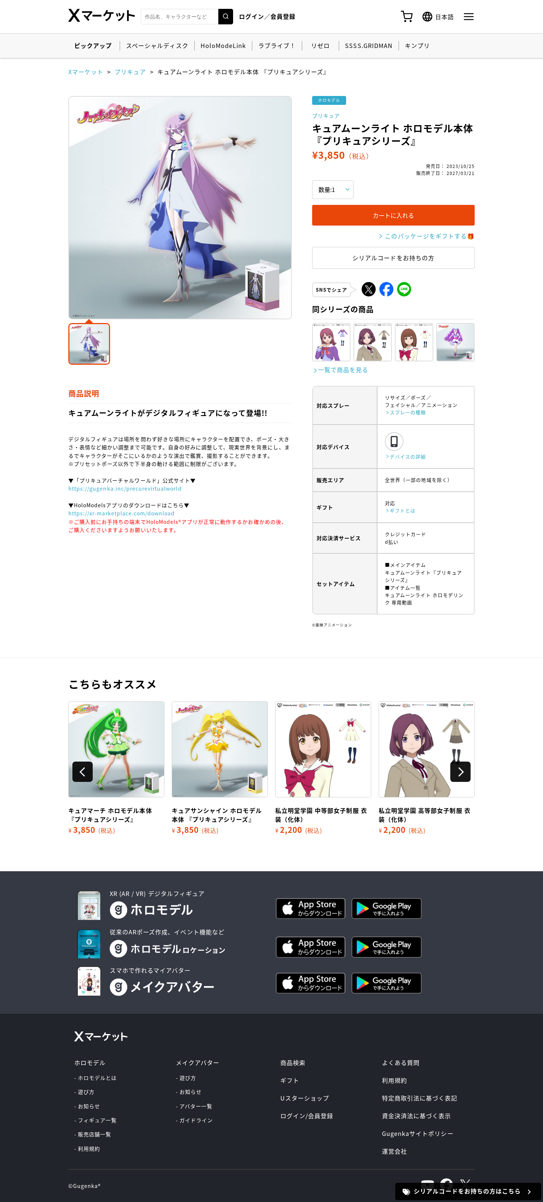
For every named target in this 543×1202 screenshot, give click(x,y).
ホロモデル (90, 1062)
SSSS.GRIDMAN (368, 45)
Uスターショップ (304, 1097)
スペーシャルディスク (157, 45)
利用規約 (394, 1080)
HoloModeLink (223, 45)
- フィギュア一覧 (95, 1120)
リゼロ (320, 45)
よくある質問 (401, 1062)
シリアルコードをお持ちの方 (393, 257)
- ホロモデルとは (95, 1077)
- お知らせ (87, 1106)
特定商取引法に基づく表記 (419, 1097)
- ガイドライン (194, 1120)
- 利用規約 (87, 1148)
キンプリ (417, 45)
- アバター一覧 (194, 1106)
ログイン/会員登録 (306, 1115)
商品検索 (292, 1062)
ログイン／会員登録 (267, 16)
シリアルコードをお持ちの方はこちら (467, 1190)
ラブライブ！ (277, 45)
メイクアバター (197, 1062)
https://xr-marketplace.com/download (121, 513)
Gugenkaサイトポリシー (418, 1133)
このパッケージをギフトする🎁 (430, 235)
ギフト (289, 1080)
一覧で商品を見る (343, 369)
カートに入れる (393, 215)
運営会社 (394, 1151)
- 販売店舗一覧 (92, 1134)
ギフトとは (403, 510)
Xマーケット (85, 71)
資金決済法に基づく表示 (416, 1115)
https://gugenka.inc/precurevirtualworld (125, 488)
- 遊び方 (84, 1091)
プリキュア (130, 71)
